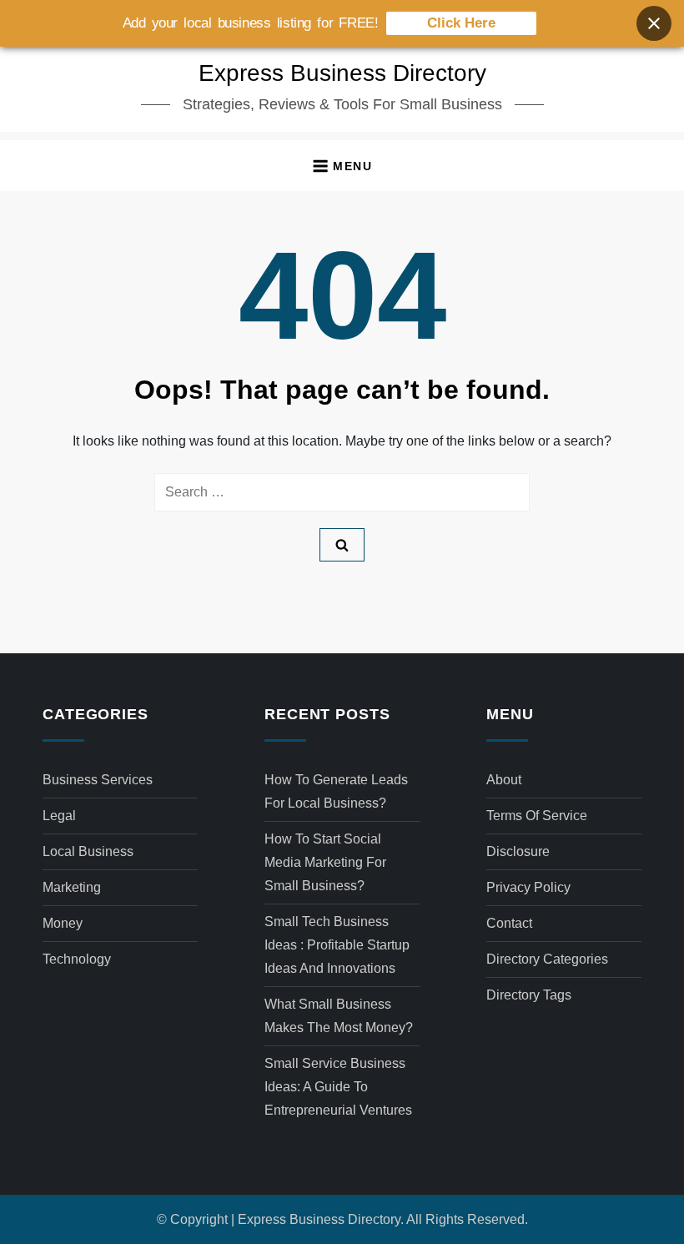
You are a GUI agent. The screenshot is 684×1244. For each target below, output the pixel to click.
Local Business (88, 851)
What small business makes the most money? (338, 1016)
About (503, 780)
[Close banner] (653, 23)
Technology (77, 959)
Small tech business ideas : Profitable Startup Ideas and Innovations (337, 944)
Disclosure (518, 851)
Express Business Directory (342, 73)
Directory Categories (547, 959)
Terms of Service (536, 815)
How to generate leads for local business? (336, 791)
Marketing (72, 887)
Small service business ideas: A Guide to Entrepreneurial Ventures (338, 1086)
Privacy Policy (528, 887)
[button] (342, 165)
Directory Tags (528, 995)
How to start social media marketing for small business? (325, 862)
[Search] (342, 545)
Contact (509, 923)
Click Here (461, 23)
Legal (59, 815)
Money (63, 923)
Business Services (98, 780)
